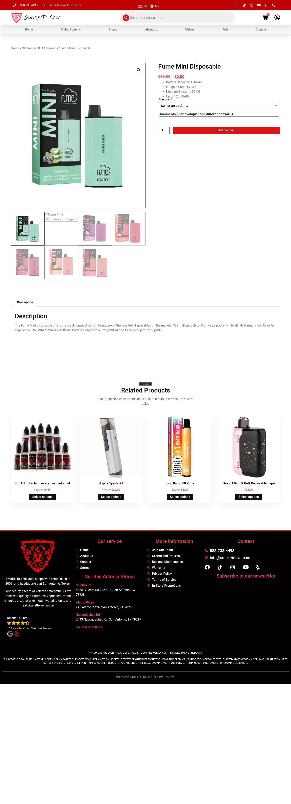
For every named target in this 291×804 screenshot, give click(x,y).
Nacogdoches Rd (88, 615)
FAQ (225, 29)
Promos (52, 48)
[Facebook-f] (237, 5)
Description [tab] (25, 302)
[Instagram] (251, 5)
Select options (42, 497)
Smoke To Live (138, 676)
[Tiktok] (244, 5)
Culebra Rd (83, 585)
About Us (151, 29)
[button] (138, 70)
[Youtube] (259, 5)
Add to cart (226, 130)
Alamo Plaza (85, 602)
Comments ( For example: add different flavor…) (196, 114)
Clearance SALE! (33, 48)
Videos (189, 29)
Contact (261, 29)
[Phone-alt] (273, 5)
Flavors (165, 99)
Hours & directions (89, 627)
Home (29, 29)
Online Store (69, 29)
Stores (113, 29)
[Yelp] (266, 5)
